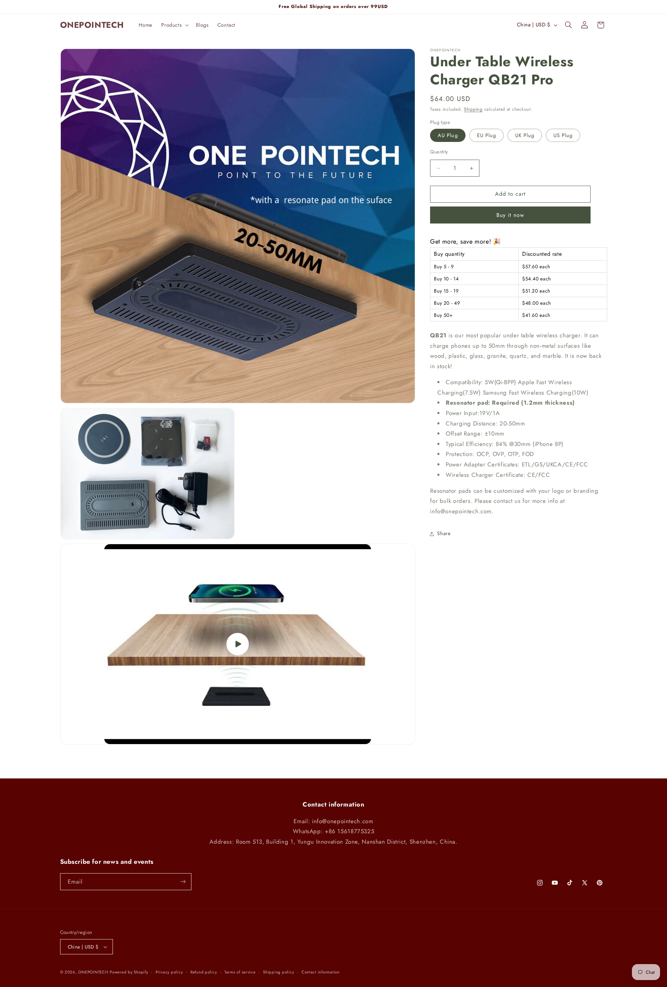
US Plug (563, 135)
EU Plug (486, 135)
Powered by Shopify (129, 972)
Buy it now (510, 215)
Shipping (473, 110)
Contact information (321, 972)
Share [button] (444, 534)
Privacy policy (169, 972)
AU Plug (448, 135)
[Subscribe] (183, 881)
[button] (174, 25)
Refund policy (203, 972)
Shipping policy (278, 972)
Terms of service (240, 972)
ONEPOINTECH (93, 972)
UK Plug (524, 135)
